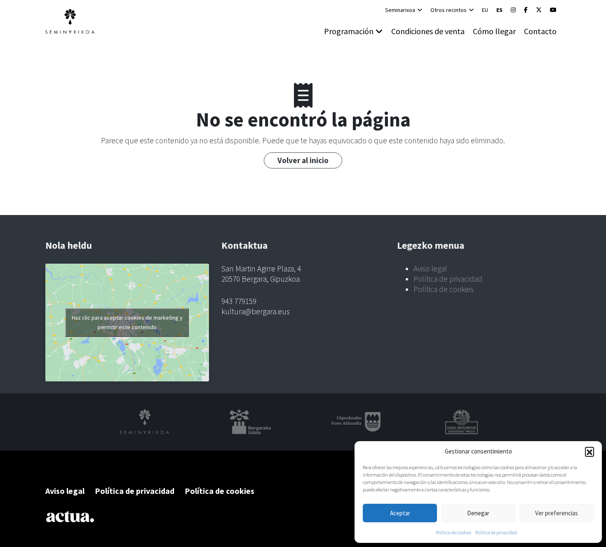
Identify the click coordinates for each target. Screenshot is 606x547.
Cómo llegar (494, 31)
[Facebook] (526, 10)
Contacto (540, 31)
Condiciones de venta (428, 31)
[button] (589, 451)
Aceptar (400, 513)
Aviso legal (430, 269)
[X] (539, 10)
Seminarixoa (400, 10)
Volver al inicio (303, 160)
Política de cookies (453, 532)
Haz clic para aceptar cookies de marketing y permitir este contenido (127, 322)
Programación (348, 31)
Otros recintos (448, 10)
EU (485, 10)
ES (499, 10)
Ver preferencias (556, 513)
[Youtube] (553, 10)
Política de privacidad (496, 532)
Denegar (478, 513)
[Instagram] (513, 10)
